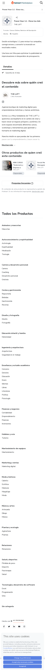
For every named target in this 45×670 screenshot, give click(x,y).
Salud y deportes (9, 559)
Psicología (6, 398)
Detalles (7, 66)
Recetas (5, 305)
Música (4, 517)
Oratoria (5, 279)
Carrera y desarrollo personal (15, 265)
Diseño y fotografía (10, 315)
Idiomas (5, 384)
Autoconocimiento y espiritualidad (17, 239)
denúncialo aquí (38, 191)
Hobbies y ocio (8, 434)
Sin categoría (8, 606)
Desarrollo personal (10, 276)
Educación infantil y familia (14, 333)
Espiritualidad (7, 247)
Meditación (6, 250)
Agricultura (6, 531)
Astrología (6, 243)
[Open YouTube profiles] (19, 626)
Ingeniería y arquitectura (12, 347)
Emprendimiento (8, 416)
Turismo (5, 438)
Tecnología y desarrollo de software (18, 585)
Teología (5, 254)
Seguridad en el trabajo (11, 355)
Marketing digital (9, 466)
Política (5, 395)
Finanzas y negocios (10, 409)
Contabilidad (7, 412)
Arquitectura (7, 351)
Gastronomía (7, 301)
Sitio (4, 596)
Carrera (5, 268)
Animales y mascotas (11, 225)
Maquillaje (6, 491)
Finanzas (5, 420)
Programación (7, 592)
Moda (4, 495)
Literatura (6, 391)
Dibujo (4, 513)
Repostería (6, 294)
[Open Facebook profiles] (4, 626)
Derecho (5, 372)
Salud (4, 574)
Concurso (5, 369)
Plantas (5, 535)
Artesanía (6, 509)
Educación (6, 376)
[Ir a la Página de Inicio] (21, 3)
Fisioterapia (6, 570)
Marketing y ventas (10, 462)
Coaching (5, 272)
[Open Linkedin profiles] (14, 626)
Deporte (5, 567)
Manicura (5, 488)
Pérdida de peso (8, 563)
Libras (4, 387)
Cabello (5, 480)
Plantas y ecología (10, 527)
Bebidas (5, 297)
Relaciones (7, 545)
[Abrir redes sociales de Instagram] (3, 102)
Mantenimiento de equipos (14, 448)
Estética (5, 484)
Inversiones (6, 423)
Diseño (5, 319)
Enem (4, 380)
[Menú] (4, 3)
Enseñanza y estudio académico (16, 365)
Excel (4, 588)
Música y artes (8, 506)
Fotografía (6, 322)
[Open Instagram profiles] (24, 626)
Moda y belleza (8, 477)
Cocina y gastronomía (11, 290)
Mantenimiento (8, 452)
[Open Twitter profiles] (9, 626)
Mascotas (6, 229)
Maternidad (6, 337)
